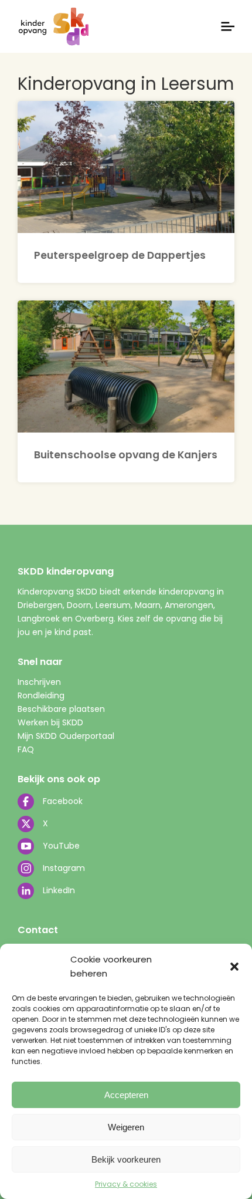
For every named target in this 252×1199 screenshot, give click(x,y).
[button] (234, 966)
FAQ (26, 749)
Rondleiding (41, 695)
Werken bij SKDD (50, 722)
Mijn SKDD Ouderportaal (66, 736)
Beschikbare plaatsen (61, 709)
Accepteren (126, 1095)
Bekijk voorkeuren (126, 1159)
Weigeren (126, 1127)
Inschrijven (39, 682)
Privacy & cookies (126, 1184)
